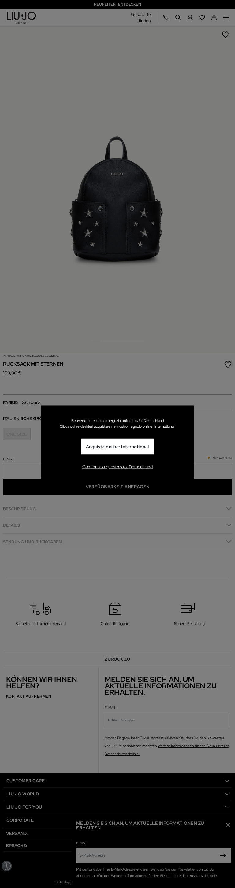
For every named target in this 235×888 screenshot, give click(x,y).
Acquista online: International (117, 446)
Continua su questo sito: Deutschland (117, 467)
